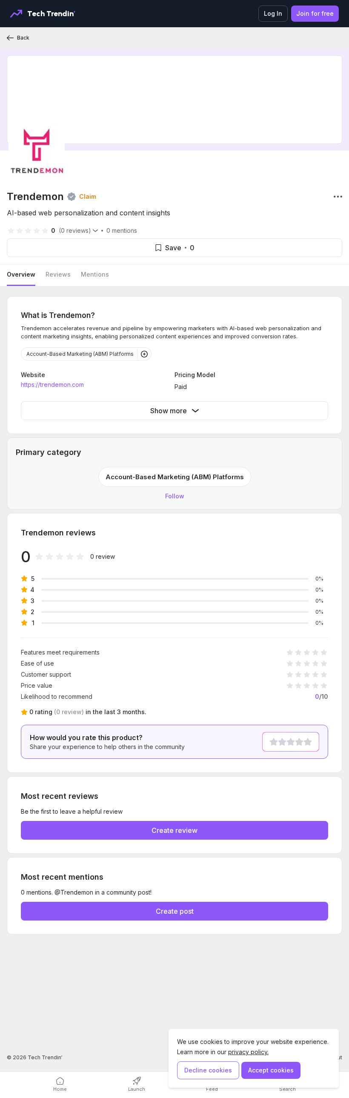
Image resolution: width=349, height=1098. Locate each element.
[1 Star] (273, 742)
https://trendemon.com (52, 384)
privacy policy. (248, 1051)
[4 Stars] (299, 742)
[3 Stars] (290, 742)
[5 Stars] (307, 742)
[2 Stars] (282, 742)
